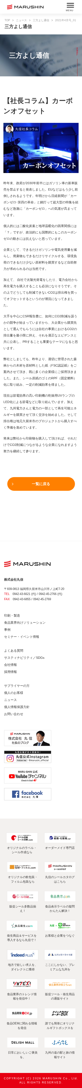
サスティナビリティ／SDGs (24, 657)
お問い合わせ (13, 714)
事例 (7, 629)
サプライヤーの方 (17, 685)
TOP (7, 20)
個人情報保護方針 (17, 707)
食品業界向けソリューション (25, 622)
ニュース (21, 20)
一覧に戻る (41, 484)
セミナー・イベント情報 (21, 636)
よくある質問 (13, 650)
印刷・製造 (12, 615)
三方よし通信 (41, 20)
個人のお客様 (13, 693)
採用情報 (10, 672)
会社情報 (10, 665)
